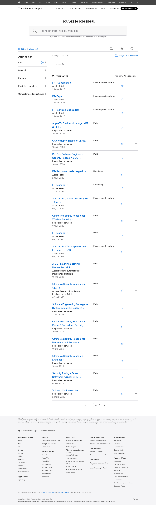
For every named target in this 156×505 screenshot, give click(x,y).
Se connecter (114, 8)
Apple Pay (21, 480)
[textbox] (78, 31)
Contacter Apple (119, 486)
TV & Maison (22, 462)
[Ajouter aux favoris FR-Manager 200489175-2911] (122, 236)
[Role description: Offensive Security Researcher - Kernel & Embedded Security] (136, 326)
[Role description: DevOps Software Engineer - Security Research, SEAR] (136, 159)
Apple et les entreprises (98, 441)
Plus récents (125, 76)
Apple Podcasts (47, 470)
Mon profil (104, 8)
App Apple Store (71, 458)
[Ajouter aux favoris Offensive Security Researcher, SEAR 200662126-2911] (122, 290)
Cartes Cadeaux (23, 472)
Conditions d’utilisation (65, 502)
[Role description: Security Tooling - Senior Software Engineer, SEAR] (136, 378)
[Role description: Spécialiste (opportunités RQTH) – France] (136, 203)
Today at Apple (71, 447)
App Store (45, 477)
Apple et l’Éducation (96, 452)
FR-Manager (59, 184)
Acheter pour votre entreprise (100, 444)
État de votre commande (74, 469)
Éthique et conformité (121, 477)
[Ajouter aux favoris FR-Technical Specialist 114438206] (122, 113)
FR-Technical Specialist (65, 109)
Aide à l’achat (70, 473)
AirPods (21, 459)
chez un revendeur (64, 492)
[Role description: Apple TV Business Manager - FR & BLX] (136, 128)
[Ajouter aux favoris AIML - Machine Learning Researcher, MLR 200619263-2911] (122, 270)
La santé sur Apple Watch (98, 468)
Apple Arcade (46, 464)
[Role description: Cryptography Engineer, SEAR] (136, 143)
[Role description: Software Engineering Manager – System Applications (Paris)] (136, 309)
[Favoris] (122, 48)
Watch (20, 453)
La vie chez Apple (91, 8)
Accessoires (22, 469)
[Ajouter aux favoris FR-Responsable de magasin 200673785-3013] (122, 174)
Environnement (119, 447)
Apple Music (46, 461)
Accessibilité (118, 441)
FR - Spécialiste (60, 82)
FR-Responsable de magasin (68, 171)
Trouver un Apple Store (74, 441)
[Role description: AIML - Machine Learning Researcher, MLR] (136, 270)
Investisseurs (118, 474)
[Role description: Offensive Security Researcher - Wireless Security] (136, 220)
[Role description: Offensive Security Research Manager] (136, 361)
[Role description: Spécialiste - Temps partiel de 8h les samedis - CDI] (136, 251)
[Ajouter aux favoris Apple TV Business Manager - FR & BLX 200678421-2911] (122, 128)
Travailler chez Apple (30, 8)
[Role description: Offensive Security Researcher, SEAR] (136, 290)
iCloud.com (46, 447)
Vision (20, 456)
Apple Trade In (71, 466)
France (135, 499)
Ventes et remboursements (83, 502)
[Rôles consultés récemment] (132, 48)
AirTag (20, 466)
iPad (19, 447)
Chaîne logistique (119, 453)
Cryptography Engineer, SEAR (68, 140)
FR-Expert (58, 96)
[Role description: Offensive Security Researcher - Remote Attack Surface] (136, 344)
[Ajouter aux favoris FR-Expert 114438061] (122, 99)
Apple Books (46, 474)
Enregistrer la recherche (128, 56)
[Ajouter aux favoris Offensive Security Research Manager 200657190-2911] (122, 361)
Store (20, 441)
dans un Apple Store (49, 492)
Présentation (60, 8)
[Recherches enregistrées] (112, 48)
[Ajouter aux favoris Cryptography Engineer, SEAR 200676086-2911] (122, 144)
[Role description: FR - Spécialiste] (136, 86)
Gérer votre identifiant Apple (51, 441)
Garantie (117, 470)
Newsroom (117, 461)
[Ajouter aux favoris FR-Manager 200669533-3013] (122, 188)
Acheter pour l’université (98, 455)
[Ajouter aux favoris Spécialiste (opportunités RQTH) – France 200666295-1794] (122, 203)
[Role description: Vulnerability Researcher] (136, 393)
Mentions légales (99, 502)
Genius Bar (69, 444)
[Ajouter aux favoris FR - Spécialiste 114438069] (122, 86)
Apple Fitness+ (47, 467)
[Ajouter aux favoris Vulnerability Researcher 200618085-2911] (122, 393)
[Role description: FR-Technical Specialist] (136, 113)
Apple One (45, 455)
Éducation (117, 444)
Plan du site (111, 502)
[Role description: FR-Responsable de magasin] (136, 174)
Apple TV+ (45, 458)
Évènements (118, 480)
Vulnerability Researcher (65, 390)
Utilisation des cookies (47, 502)
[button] (131, 2)
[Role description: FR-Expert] (136, 99)
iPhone (20, 450)
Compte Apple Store (49, 444)
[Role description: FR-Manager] (136, 188)
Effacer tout (33, 49)
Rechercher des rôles (129, 8)
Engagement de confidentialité (28, 502)
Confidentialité (119, 450)
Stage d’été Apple (72, 455)
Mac (19, 444)
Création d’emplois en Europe (124, 483)
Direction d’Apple (119, 464)
